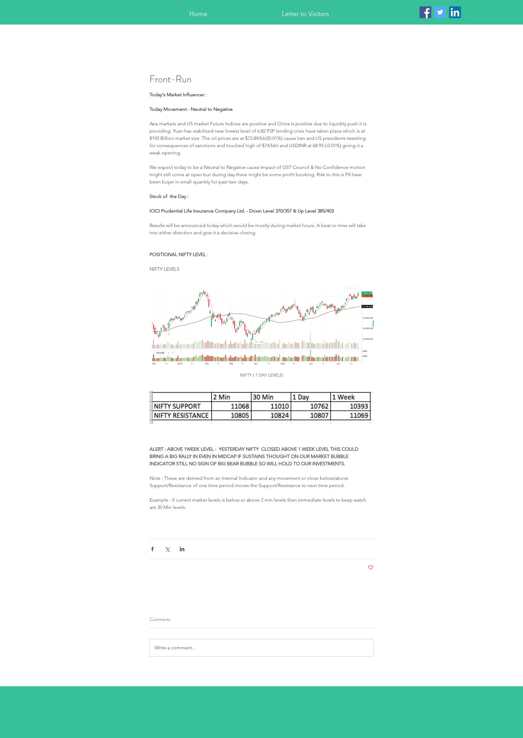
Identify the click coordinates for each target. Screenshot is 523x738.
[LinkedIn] (455, 12)
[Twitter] (440, 12)
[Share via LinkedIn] (182, 549)
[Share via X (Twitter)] (167, 549)
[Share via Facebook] (152, 549)
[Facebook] (425, 12)
